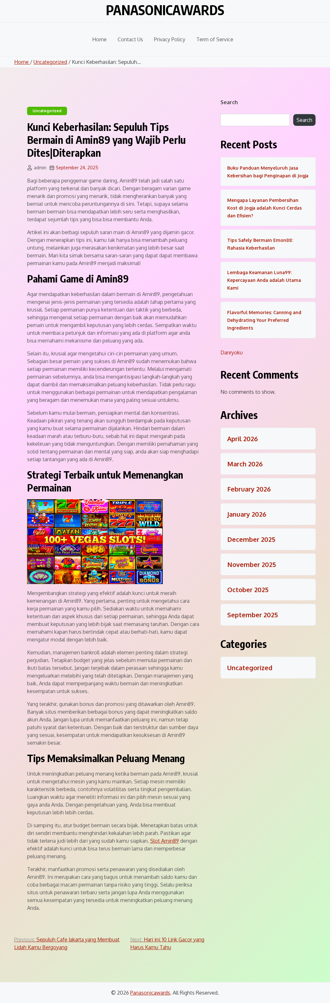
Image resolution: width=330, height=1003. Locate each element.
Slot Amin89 (164, 841)
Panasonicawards (165, 10)
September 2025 (252, 615)
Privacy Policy (169, 39)
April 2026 (242, 438)
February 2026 (249, 489)
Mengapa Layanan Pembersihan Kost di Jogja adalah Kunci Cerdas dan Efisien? (264, 207)
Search (229, 102)
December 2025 (251, 539)
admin (40, 167)
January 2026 (246, 514)
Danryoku (231, 352)
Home (99, 39)
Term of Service (214, 39)
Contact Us (130, 39)
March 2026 (245, 464)
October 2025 (247, 589)
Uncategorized (50, 62)
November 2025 (251, 564)
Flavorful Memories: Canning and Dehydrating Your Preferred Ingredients (264, 320)
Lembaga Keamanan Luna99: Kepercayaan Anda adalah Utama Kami (264, 280)
